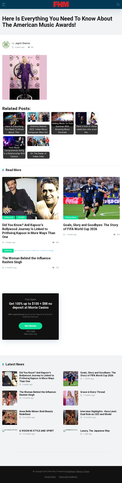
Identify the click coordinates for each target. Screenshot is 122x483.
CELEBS (21, 217)
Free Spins (30, 299)
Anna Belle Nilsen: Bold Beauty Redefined (36, 413)
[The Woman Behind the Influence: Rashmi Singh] (30, 251)
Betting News (70, 217)
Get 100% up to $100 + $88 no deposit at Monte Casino (30, 305)
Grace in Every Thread (92, 392)
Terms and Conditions (68, 477)
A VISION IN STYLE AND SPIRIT (36, 430)
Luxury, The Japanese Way (95, 430)
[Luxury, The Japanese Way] (71, 429)
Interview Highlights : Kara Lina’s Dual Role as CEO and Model (98, 413)
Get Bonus (30, 325)
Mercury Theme (83, 471)
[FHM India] (61, 4)
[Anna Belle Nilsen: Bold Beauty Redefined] (9, 424)
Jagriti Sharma (22, 43)
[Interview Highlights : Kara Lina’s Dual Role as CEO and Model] (70, 424)
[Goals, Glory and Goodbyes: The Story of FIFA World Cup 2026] (91, 198)
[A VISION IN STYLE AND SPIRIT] (10, 429)
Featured (7, 250)
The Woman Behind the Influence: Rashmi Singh (37, 393)
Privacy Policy (50, 477)
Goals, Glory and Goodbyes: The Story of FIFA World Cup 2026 (90, 227)
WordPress (70, 471)
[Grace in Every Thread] (70, 404)
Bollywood (8, 217)
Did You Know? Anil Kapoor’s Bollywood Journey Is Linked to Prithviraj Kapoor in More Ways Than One (28, 231)
